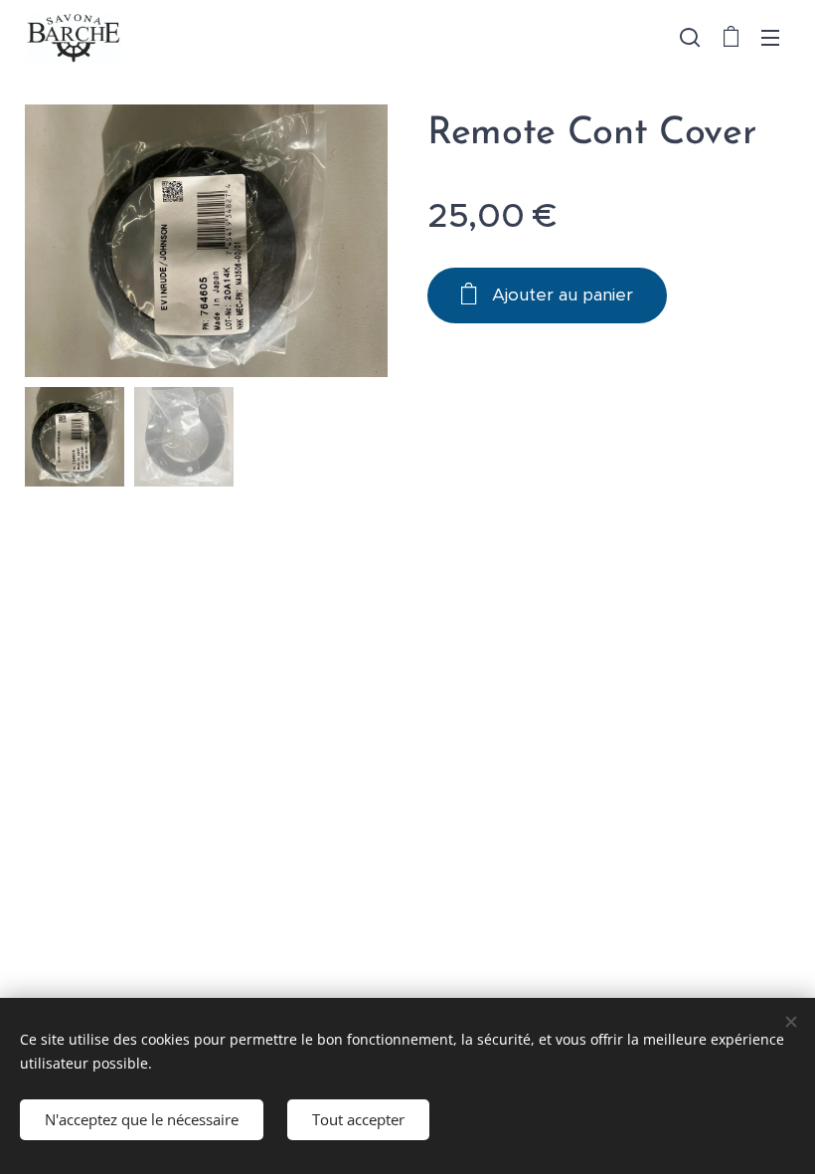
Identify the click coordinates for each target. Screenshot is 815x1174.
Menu (770, 37)
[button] (690, 37)
